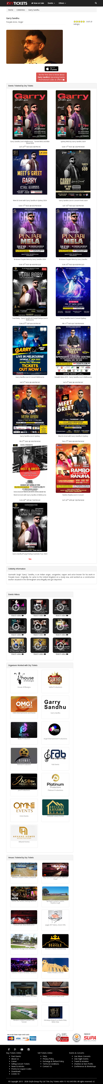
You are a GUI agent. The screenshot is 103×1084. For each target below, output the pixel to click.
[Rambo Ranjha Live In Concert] (73, 468)
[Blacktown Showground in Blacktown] (24, 941)
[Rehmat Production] (24, 756)
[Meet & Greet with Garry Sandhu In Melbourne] (30, 468)
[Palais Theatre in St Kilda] (55, 965)
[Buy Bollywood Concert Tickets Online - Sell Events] (17, 3)
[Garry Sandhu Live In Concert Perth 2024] (73, 173)
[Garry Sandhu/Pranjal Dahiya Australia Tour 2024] (30, 527)
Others (62, 3)
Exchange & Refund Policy (53, 1061)
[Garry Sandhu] (51, 47)
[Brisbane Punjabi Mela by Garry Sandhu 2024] (30, 232)
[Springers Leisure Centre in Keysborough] (55, 893)
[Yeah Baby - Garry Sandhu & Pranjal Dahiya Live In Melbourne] (30, 291)
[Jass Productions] (24, 781)
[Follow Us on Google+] (15, 1049)
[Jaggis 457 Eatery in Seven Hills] (55, 917)
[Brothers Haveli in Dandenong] (55, 941)
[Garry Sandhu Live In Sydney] (30, 409)
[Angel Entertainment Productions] (55, 730)
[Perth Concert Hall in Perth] (55, 988)
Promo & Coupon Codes (21, 1069)
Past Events (16, 1056)
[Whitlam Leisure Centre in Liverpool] (24, 870)
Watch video (16, 615)
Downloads (16, 1071)
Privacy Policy (48, 1059)
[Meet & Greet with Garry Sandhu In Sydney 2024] (30, 173)
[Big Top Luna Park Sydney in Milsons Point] (55, 870)
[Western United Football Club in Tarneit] (24, 1012)
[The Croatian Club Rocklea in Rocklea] (24, 988)
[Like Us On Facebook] (8, 1049)
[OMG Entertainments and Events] (24, 704)
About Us (15, 1059)
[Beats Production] (24, 730)
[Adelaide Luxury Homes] (55, 807)
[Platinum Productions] (55, 781)
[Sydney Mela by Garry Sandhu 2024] (73, 114)
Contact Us (47, 1066)
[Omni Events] (24, 807)
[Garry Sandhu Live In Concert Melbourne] (30, 350)
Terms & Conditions (51, 1064)
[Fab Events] (55, 756)
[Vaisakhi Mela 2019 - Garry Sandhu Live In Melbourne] (73, 350)
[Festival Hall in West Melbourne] (24, 917)
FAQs (45, 1056)
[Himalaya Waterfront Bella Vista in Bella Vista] (55, 1012)
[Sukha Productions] (55, 678)
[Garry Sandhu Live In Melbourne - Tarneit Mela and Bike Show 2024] (30, 114)
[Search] (96, 3)
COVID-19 (15, 1074)
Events (51, 3)
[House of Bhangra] (24, 678)
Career (14, 1061)
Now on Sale (38, 3)
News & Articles (17, 1066)
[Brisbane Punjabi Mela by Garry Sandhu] (73, 232)
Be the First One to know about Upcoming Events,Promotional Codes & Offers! (51, 77)
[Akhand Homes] (24, 833)
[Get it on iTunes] (51, 68)
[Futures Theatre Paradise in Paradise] (24, 965)
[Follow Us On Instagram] (29, 1049)
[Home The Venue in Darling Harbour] (24, 893)
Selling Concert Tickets (20, 1064)
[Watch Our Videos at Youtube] (22, 1049)
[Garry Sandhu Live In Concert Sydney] (73, 291)
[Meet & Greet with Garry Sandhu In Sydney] (73, 409)
